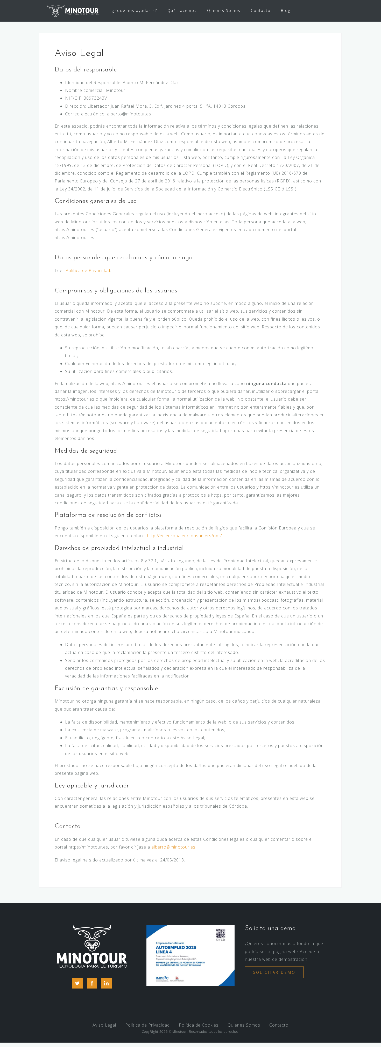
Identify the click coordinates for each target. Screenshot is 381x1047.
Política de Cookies (198, 1025)
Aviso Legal (104, 1025)
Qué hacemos (182, 10)
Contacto (261, 10)
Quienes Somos (224, 10)
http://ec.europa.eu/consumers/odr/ (184, 536)
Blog (285, 10)
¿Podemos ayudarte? (134, 10)
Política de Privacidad (88, 270)
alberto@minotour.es (173, 847)
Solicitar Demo (274, 972)
